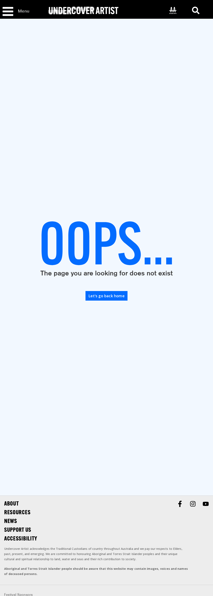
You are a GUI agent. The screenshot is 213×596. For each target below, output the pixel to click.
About (11, 503)
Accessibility (20, 538)
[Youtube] (206, 504)
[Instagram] (193, 504)
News (10, 521)
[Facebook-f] (180, 504)
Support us (17, 529)
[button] (195, 10)
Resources (17, 512)
